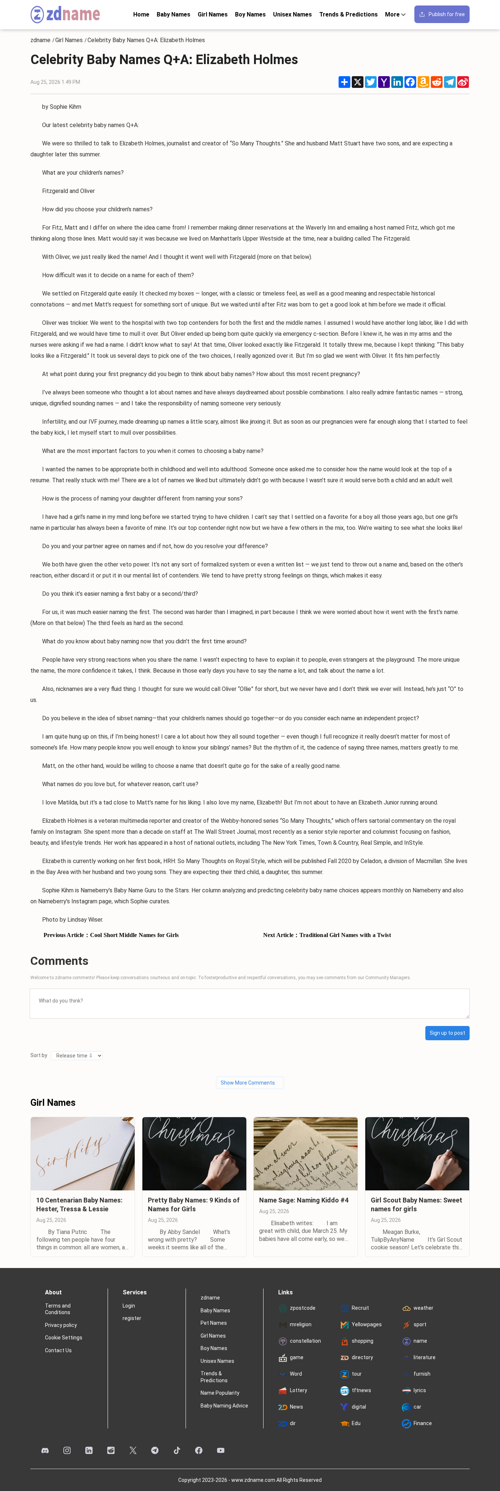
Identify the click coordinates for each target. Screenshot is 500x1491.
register (132, 1318)
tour (357, 1374)
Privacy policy (61, 1325)
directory (362, 1357)
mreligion (300, 1324)
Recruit (360, 1308)
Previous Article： (111, 935)
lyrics (420, 1390)
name (420, 1341)
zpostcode (303, 1308)
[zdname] (65, 15)
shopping (362, 1341)
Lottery (298, 1390)
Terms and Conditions (58, 1309)
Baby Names (173, 14)
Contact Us (58, 1350)
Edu (356, 1423)
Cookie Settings (63, 1338)
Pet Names (214, 1323)
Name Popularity (220, 1393)
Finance (423, 1423)
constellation (305, 1341)
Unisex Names (292, 14)
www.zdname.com (253, 1480)
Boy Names (250, 14)
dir (293, 1423)
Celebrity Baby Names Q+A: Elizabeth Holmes (146, 40)
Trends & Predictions (348, 14)
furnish (422, 1374)
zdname (40, 40)
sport (420, 1324)
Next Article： (327, 935)
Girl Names (213, 14)
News (296, 1407)
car (417, 1407)
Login (129, 1306)
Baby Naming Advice (224, 1406)
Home (141, 14)
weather (423, 1308)
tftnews (361, 1390)
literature (425, 1357)
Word (296, 1374)
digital (359, 1407)
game (296, 1357)
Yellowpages (367, 1324)
